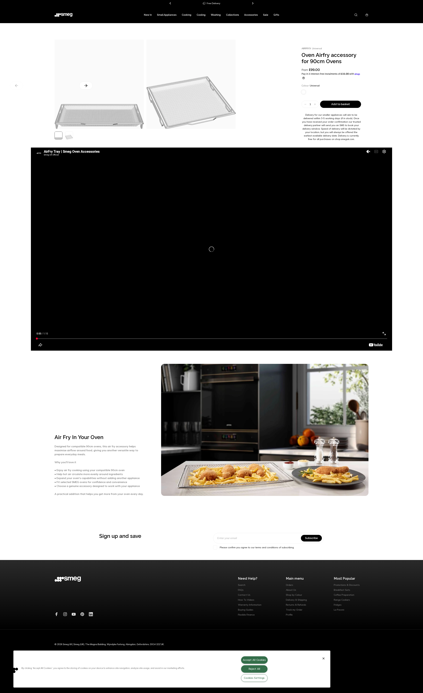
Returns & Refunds (296, 604)
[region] (171, 669)
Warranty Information (249, 604)
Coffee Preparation (344, 594)
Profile (289, 614)
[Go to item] (58, 135)
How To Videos (246, 599)
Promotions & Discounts (347, 584)
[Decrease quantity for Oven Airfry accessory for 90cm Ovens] (305, 104)
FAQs (241, 589)
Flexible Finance (246, 614)
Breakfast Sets (342, 589)
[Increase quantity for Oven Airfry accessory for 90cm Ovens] (315, 104)
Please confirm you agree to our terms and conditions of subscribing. (257, 547)
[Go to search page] (356, 15)
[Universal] (304, 92)
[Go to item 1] (69, 135)
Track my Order (294, 609)
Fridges (338, 604)
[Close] (323, 658)
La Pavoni (339, 609)
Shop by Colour (294, 594)
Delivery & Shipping (296, 599)
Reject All (254, 668)
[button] (12, 670)
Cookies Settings (254, 677)
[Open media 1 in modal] (99, 84)
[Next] (253, 3)
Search (241, 584)
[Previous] (170, 3)
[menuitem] (148, 14)
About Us (291, 589)
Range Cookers (342, 599)
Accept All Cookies (254, 659)
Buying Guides (245, 609)
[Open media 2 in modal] (191, 84)
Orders (289, 584)
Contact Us (244, 594)
